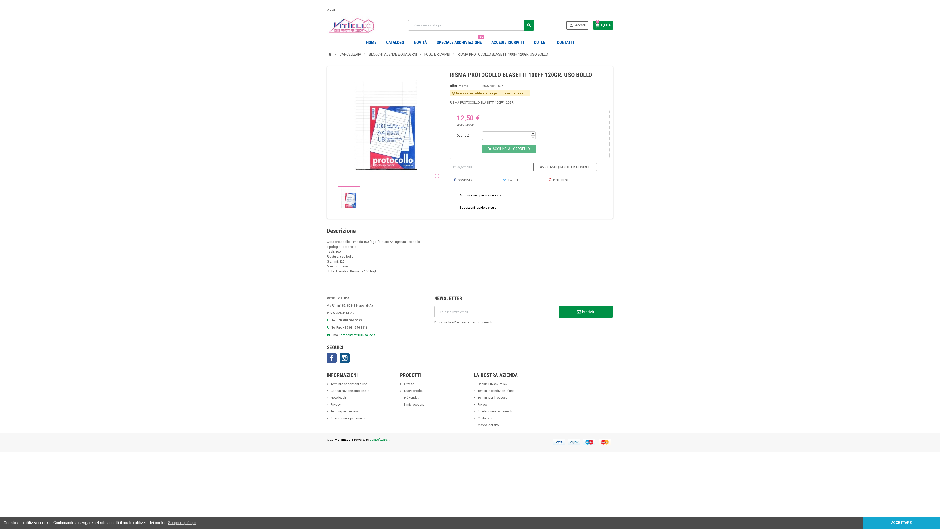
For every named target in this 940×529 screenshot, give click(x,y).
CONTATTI (565, 42)
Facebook (332, 358)
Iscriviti (588, 311)
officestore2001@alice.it (358, 335)
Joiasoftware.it (380, 439)
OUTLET (540, 42)
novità (420, 42)
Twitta (513, 180)
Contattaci (484, 418)
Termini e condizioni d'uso (349, 384)
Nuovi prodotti (413, 391)
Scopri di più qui (182, 522)
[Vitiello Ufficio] (351, 25)
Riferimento (459, 86)
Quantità (463, 135)
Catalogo (395, 42)
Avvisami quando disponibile (565, 167)
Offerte (408, 384)
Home (371, 42)
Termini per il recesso (345, 411)
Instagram (345, 358)
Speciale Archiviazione (460, 40)
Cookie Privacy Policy (492, 384)
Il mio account (413, 404)
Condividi (465, 180)
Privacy (335, 404)
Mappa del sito (488, 425)
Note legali (338, 397)
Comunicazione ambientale (349, 391)
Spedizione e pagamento (348, 418)
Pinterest (560, 180)
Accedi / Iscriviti (507, 42)
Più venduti (411, 397)
